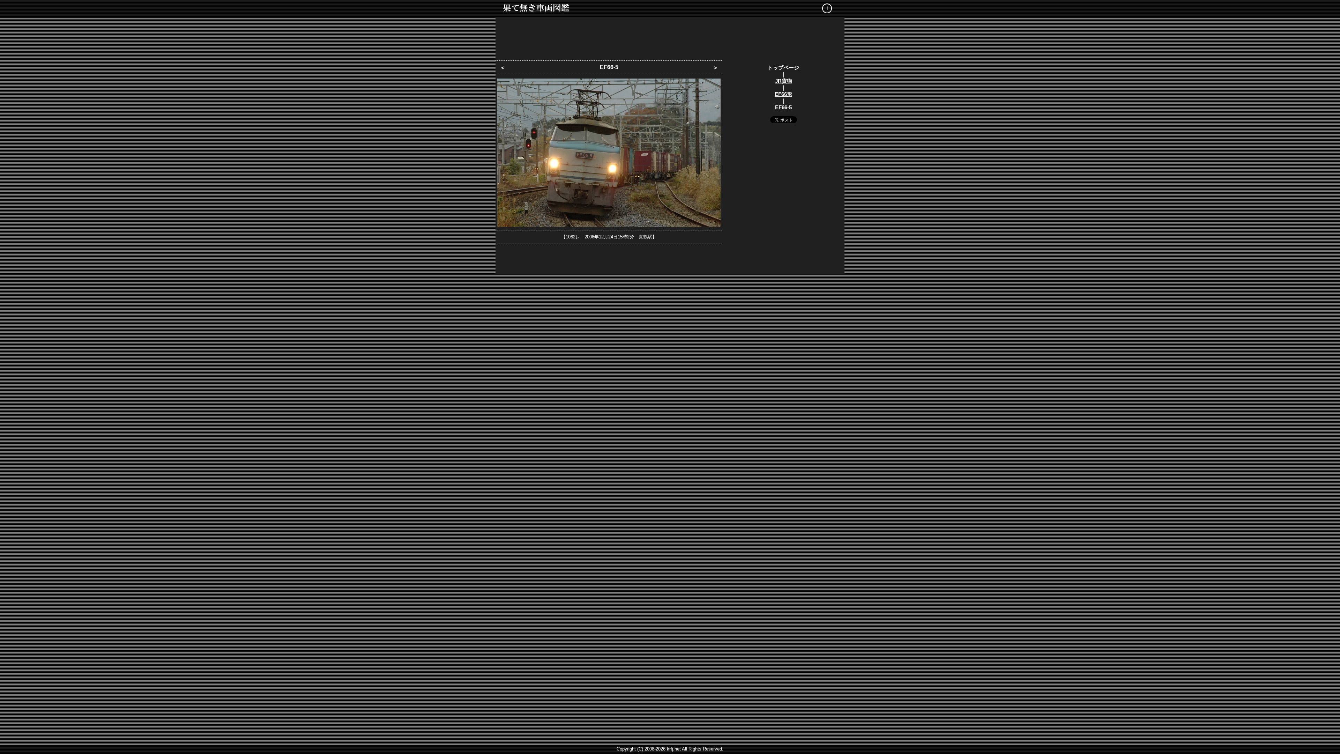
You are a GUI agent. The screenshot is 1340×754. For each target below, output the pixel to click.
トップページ (783, 68)
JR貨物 (783, 81)
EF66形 (783, 94)
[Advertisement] (670, 36)
